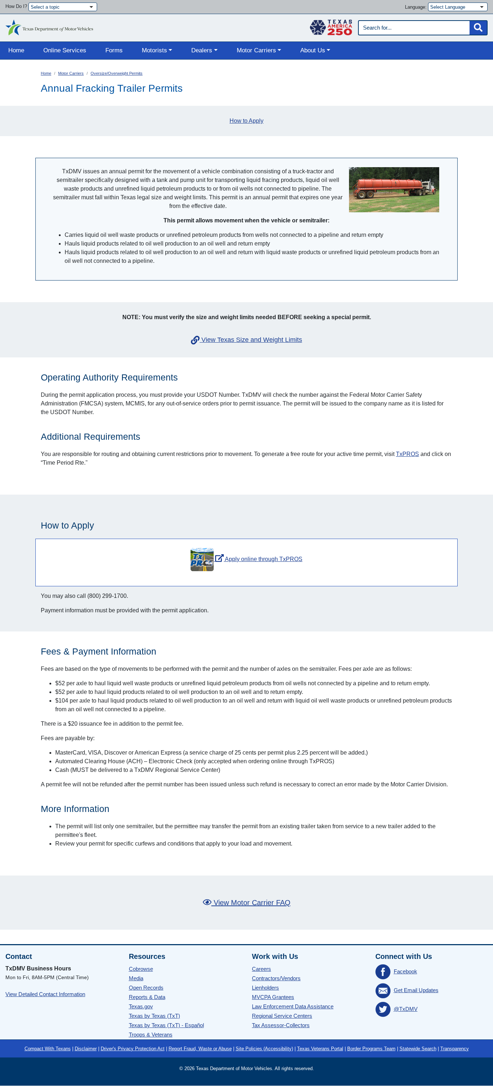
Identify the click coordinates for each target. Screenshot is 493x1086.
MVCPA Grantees (273, 997)
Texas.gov (141, 1006)
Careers (261, 969)
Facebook (405, 971)
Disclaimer (86, 1048)
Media (136, 978)
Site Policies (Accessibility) (264, 1048)
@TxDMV (406, 1009)
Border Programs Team (371, 1048)
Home (16, 50)
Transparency (454, 1048)
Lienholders (265, 988)
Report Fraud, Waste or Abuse (200, 1048)
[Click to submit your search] (478, 28)
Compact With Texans (48, 1048)
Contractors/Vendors (276, 978)
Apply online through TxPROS (263, 559)
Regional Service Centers (282, 1016)
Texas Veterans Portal (320, 1048)
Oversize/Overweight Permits (117, 73)
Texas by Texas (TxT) (154, 1016)
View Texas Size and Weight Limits (251, 339)
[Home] (49, 26)
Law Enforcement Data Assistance (292, 1006)
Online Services (64, 50)
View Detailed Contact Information (45, 994)
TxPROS (407, 454)
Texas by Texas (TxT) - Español (166, 1025)
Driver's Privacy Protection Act (133, 1048)
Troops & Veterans (151, 1034)
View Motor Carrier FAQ (251, 903)
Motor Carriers (71, 73)
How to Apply (246, 121)
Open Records (146, 988)
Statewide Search (418, 1048)
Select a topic (45, 7)
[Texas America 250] (331, 26)
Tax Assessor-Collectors (281, 1025)
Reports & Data (147, 997)
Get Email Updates (416, 990)
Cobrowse (141, 969)
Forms (114, 50)
